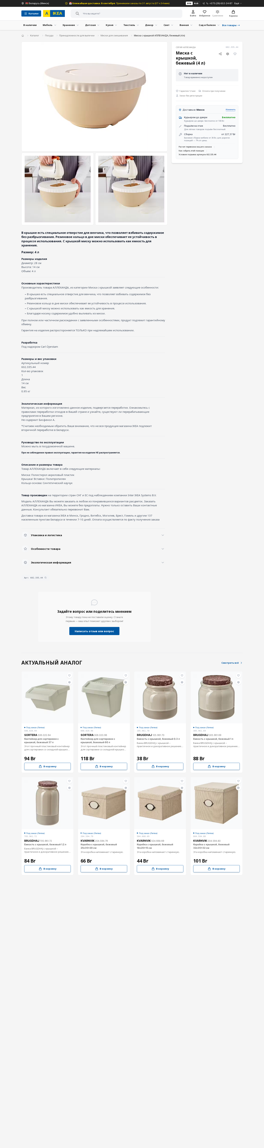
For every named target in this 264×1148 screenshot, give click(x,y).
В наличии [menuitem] (30, 25)
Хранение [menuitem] (68, 25)
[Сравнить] (227, 54)
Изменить (230, 109)
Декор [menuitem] (149, 25)
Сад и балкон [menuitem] (207, 25)
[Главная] (23, 35)
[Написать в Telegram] (204, 3)
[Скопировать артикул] (45, 577)
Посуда (49, 35)
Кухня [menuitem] (109, 25)
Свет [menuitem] (167, 25)
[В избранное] (235, 54)
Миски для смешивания (114, 35)
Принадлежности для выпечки (76, 35)
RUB (196, 3)
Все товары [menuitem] (229, 25)
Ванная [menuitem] (184, 25)
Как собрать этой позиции (191, 150)
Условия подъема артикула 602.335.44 (197, 154)
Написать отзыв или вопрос (94, 631)
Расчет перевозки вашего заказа (195, 146)
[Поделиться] (220, 54)
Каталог (34, 35)
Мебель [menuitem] (47, 25)
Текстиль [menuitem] (129, 25)
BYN (189, 3)
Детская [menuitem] (90, 25)
